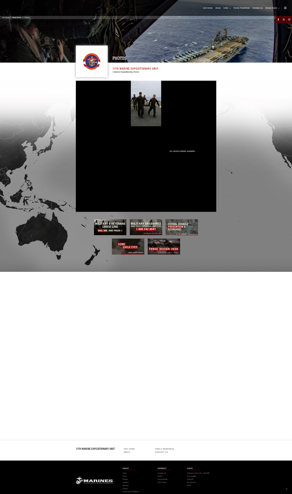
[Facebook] (278, 19)
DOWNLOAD (101, 190)
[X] (284, 19)
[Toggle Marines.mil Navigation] (285, 8)
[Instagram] (289, 19)
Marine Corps (94, 480)
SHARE (121, 190)
